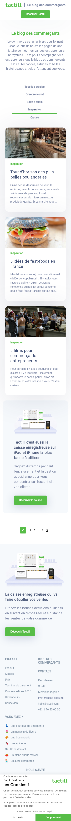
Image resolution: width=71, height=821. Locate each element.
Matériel (10, 673)
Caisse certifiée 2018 (18, 691)
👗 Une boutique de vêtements (24, 725)
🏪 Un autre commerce (19, 760)
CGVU (41, 686)
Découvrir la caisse (30, 500)
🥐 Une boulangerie (17, 737)
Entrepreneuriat (35, 94)
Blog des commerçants (49, 660)
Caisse (35, 117)
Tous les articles (35, 86)
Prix (7, 679)
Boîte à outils (35, 102)
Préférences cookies (51, 697)
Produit (9, 668)
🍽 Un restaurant (15, 749)
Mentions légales (48, 692)
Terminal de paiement (18, 685)
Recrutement (45, 680)
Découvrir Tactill (35, 14)
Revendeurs (12, 697)
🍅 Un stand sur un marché (22, 755)
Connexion (11, 703)
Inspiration (34, 109)
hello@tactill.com (48, 703)
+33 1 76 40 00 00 (49, 709)
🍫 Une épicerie (15, 743)
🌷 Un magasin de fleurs (20, 731)
